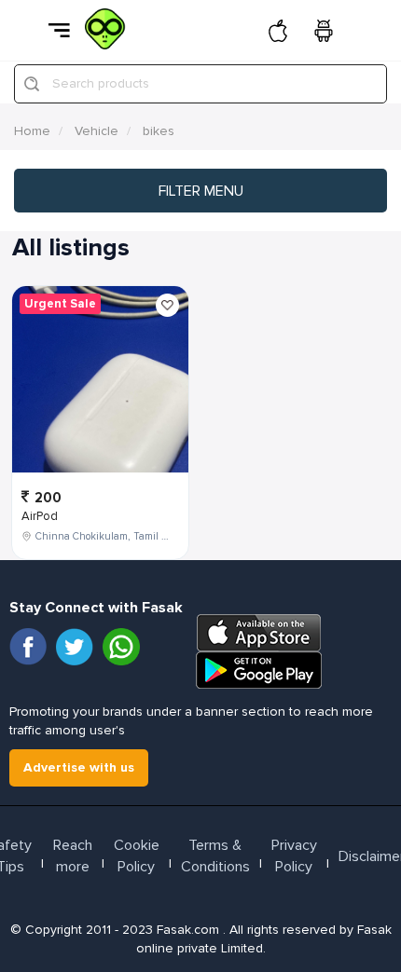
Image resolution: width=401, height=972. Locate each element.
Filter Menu (201, 191)
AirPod (39, 516)
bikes (158, 131)
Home (32, 131)
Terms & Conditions (215, 856)
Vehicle (96, 131)
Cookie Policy (136, 856)
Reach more (72, 856)
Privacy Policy (294, 856)
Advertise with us (78, 767)
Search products (100, 83)
